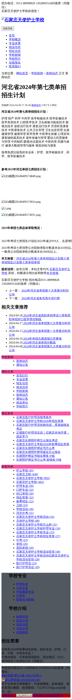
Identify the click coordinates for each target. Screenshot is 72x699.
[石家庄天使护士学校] (22, 19)
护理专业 (25, 485)
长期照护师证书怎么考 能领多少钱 (38, 459)
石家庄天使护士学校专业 (35, 532)
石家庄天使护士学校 (33, 478)
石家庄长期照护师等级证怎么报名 (38, 452)
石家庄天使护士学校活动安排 (38, 551)
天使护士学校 (28, 520)
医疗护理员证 (28, 567)
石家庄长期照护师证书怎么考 (35, 448)
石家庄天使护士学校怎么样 (36, 524)
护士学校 (25, 470)
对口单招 (25, 493)
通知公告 (22, 364)
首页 (12, 35)
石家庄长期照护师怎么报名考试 (37, 440)
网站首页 (22, 73)
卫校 (22, 505)
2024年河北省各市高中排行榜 (40, 298)
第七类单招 (26, 262)
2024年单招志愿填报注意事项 (42, 338)
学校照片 (15, 58)
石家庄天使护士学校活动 (35, 516)
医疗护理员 (26, 563)
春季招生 (25, 501)
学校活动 (25, 509)
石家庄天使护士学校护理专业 (38, 528)
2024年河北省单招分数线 (39, 342)
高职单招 (25, 547)
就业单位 (22, 402)
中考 (22, 540)
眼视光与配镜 (25, 599)
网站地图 (7, 675)
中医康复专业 (25, 591)
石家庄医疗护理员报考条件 (34, 417)
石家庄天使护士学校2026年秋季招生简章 (42, 444)
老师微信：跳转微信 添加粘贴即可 (32, 695)
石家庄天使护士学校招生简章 (38, 536)
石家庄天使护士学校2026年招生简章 (40, 421)
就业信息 (15, 47)
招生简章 (25, 497)
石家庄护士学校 (30, 482)
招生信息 (15, 51)
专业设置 (15, 43)
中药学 (20, 595)
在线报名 (15, 62)
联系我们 (15, 66)
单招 (37, 262)
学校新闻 (15, 54)
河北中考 (25, 513)
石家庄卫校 (27, 474)
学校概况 (15, 39)
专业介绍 (22, 628)
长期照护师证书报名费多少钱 (35, 455)
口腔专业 (25, 489)
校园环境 (22, 616)
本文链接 (52, 273)
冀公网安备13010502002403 (22, 679)
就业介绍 (22, 620)
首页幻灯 (22, 375)
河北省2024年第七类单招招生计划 (38, 258)
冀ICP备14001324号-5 (28, 675)
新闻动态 (52, 73)
